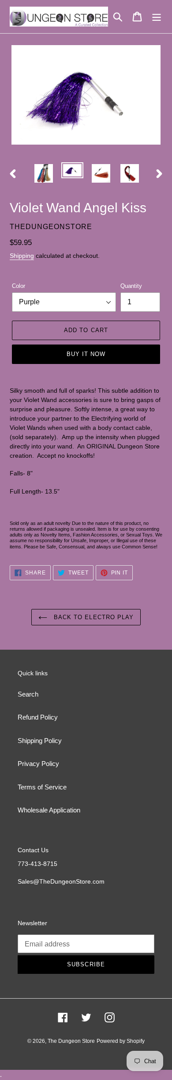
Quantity (131, 286)
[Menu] (156, 17)
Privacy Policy (38, 763)
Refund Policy (38, 717)
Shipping (22, 255)
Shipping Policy (40, 740)
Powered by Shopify (121, 1041)
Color (18, 286)
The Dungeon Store (71, 1041)
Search (28, 694)
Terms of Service (42, 787)
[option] (44, 173)
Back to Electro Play (93, 617)
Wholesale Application (49, 810)
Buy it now (86, 354)
